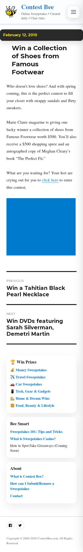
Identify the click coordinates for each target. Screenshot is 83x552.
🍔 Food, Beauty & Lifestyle (32, 405)
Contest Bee (37, 6)
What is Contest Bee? (27, 476)
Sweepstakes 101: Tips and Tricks (36, 431)
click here (50, 180)
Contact (16, 495)
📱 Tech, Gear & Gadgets (30, 391)
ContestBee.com (48, 538)
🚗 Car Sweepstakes (26, 384)
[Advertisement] (42, 227)
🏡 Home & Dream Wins (30, 398)
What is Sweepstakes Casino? (33, 438)
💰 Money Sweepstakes (28, 369)
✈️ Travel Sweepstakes (27, 377)
